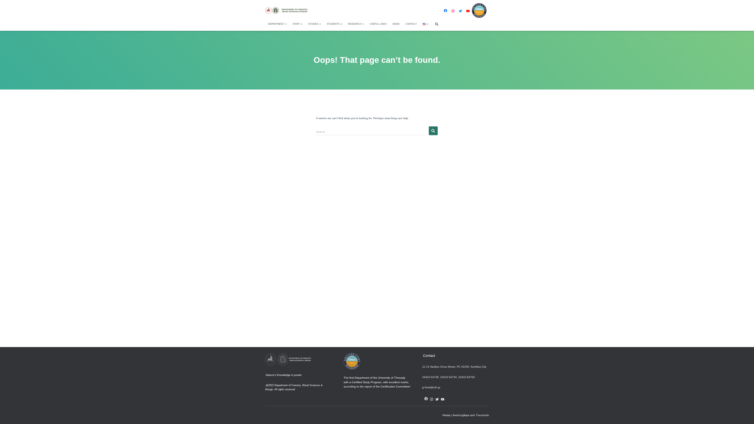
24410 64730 (430, 377)
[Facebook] (445, 11)
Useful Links (378, 24)
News (396, 24)
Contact (411, 24)
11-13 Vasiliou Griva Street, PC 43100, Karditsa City (454, 366)
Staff (296, 24)
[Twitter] (460, 11)
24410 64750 (466, 377)
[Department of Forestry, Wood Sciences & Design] (288, 10)
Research (355, 24)
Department (276, 24)
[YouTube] (468, 11)
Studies (313, 24)
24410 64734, (448, 377)
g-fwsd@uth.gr (431, 387)
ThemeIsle (482, 415)
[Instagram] (453, 11)
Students (333, 24)
